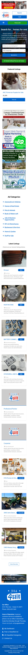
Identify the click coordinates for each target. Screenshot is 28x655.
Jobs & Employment (10, 411)
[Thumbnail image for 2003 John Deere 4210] (14, 501)
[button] (3, 22)
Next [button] (24, 78)
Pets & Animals (10, 210)
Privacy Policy (16, 652)
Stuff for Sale (9, 236)
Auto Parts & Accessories (11, 342)
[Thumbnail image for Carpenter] (14, 432)
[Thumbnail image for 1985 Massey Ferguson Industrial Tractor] (14, 536)
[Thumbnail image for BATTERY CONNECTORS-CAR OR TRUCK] (14, 328)
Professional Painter (10, 409)
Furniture (8, 273)
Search (14, 55)
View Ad (14, 99)
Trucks (7, 377)
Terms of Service (17, 651)
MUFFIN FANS (8, 305)
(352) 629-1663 (11, 609)
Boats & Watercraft (11, 214)
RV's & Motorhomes (12, 224)
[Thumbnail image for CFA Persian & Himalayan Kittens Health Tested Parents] (14, 466)
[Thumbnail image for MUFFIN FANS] (14, 293)
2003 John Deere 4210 (11, 513)
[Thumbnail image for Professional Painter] (14, 397)
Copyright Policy (8, 651)
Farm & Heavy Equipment (11, 515)
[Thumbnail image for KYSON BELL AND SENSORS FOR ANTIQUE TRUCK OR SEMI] (14, 362)
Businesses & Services (12, 227)
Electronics (8, 307)
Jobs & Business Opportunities (10, 219)
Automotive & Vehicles (13, 202)
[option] (14, 88)
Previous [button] (3, 78)
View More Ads (14, 564)
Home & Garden (10, 231)
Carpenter (7, 443)
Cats (6, 481)
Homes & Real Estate (12, 206)
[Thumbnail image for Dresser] (14, 258)
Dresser (6, 270)
